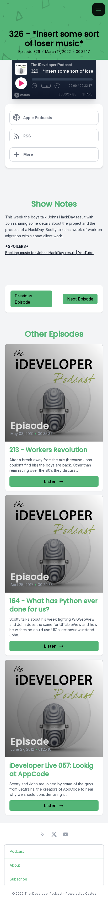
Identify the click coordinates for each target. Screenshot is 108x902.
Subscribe (67, 94)
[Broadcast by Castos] (22, 95)
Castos (90, 893)
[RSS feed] (42, 834)
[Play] (21, 83)
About (15, 865)
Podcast (17, 851)
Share (87, 94)
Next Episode (80, 299)
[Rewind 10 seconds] (34, 86)
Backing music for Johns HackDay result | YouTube (49, 252)
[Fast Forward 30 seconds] (57, 86)
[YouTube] (65, 834)
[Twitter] (54, 834)
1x (46, 86)
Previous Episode (23, 299)
